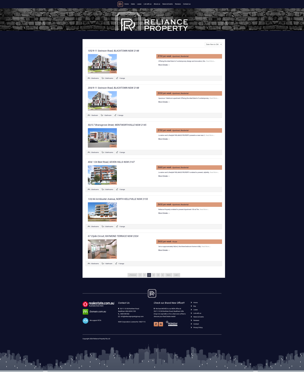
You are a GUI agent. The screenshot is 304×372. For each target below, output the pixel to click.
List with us (147, 4)
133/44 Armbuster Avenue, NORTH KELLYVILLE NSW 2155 (118, 199)
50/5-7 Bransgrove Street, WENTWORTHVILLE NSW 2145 (117, 124)
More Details (163, 65)
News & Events (167, 4)
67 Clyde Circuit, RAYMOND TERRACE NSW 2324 (113, 236)
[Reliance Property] (120, 4)
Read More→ (210, 61)
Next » (169, 275)
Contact (196, 324)
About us (157, 4)
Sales (133, 4)
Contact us (186, 4)
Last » (177, 275)
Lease (139, 4)
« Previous (132, 275)
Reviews (178, 4)
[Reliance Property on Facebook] (156, 324)
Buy (194, 306)
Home (126, 4)
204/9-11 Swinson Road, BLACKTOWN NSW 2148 (113, 87)
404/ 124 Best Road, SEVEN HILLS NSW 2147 (111, 162)
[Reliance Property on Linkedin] (161, 324)
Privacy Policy (198, 327)
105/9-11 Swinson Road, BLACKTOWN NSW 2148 (113, 50)
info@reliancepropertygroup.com (132, 316)
